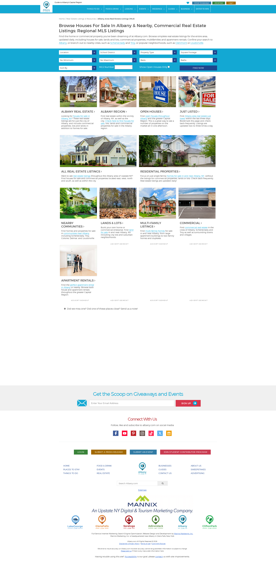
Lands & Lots (111, 223)
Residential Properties (159, 171)
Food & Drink (112, 9)
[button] (77, 52)
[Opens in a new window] (75, 522)
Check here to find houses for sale (117, 122)
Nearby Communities (72, 224)
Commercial (190, 223)
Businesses (165, 465)
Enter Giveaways (201, 3)
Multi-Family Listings (150, 224)
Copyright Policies (158, 544)
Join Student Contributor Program (185, 452)
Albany (63, 43)
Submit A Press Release (109, 452)
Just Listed (189, 111)
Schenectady (117, 43)
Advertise (219, 3)
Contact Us (165, 473)
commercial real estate (196, 227)
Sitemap (142, 490)
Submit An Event (143, 452)
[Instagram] (142, 433)
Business (185, 9)
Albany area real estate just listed (195, 117)
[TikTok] (151, 433)
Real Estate (103, 473)
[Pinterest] (133, 433)
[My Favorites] (188, 2)
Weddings (157, 9)
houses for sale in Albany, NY (75, 117)
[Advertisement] (138, 350)
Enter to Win (202, 9)
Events (142, 9)
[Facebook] (115, 433)
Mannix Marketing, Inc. (183, 534)
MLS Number (106, 67)
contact (159, 556)
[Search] (163, 483)
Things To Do (93, 9)
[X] (160, 433)
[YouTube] (124, 433)
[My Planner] (169, 433)
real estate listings (81, 176)
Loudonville (196, 43)
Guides (171, 9)
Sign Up (186, 403)
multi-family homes (155, 231)
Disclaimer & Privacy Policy (129, 544)
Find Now (198, 68)
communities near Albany (76, 233)
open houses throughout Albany (154, 117)
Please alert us (126, 551)
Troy (133, 43)
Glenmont (181, 43)
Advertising (198, 473)
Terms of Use (145, 544)
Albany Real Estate (77, 111)
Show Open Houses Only (153, 67)
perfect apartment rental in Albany (77, 286)
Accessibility (131, 556)
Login (231, 3)
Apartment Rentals (77, 280)
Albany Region (113, 111)
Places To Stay (71, 469)
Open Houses (150, 111)
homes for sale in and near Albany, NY (185, 176)
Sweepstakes (198, 469)
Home (66, 465)
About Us (196, 465)
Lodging (129, 9)
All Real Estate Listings (80, 171)
